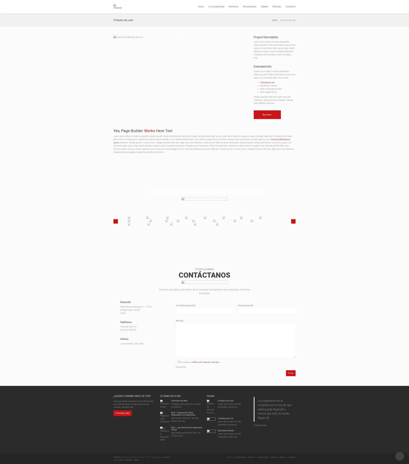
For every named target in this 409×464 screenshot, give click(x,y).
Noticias (277, 6)
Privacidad (128, 460)
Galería (264, 6)
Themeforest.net (267, 82)
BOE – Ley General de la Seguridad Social (186, 428)
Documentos (249, 6)
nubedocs (167, 457)
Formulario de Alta (179, 401)
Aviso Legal (117, 460)
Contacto (291, 6)
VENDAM (117, 457)
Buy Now (267, 114)
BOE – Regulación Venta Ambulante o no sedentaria (183, 414)
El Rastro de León (225, 401)
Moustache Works (226, 430)
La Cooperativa (216, 6)
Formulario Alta (123, 413)
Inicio (201, 6)
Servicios (233, 6)
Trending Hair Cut (225, 418)
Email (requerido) (245, 305)
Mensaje (179, 321)
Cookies (136, 460)
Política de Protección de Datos (205, 362)
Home (274, 20)
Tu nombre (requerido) (185, 305)
